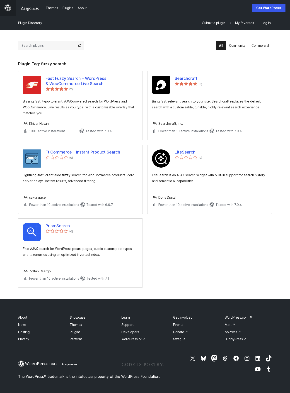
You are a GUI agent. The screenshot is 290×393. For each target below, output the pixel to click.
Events (178, 325)
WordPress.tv (133, 339)
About (22, 317)
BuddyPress (236, 339)
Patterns (76, 339)
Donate (180, 332)
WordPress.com (238, 317)
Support (127, 325)
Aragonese (69, 364)
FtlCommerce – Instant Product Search (83, 152)
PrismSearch (58, 225)
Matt (230, 325)
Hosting (24, 332)
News (22, 325)
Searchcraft (186, 78)
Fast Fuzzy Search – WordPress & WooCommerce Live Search (76, 81)
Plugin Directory (30, 23)
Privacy (23, 339)
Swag (179, 339)
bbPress (233, 332)
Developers (130, 332)
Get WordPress (268, 8)
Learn (125, 317)
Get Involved (183, 317)
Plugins (75, 332)
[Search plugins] (79, 45)
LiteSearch (185, 152)
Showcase (77, 317)
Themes (76, 325)
